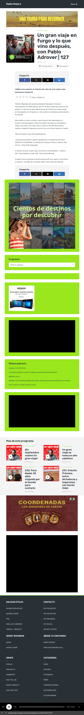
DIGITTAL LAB (11, 680)
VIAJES (46, 664)
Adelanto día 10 (14, 376)
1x (79, 707)
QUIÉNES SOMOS (12, 614)
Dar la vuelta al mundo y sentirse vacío (22, 385)
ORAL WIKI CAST (12, 690)
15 (3, 707)
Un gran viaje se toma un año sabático (69, 454)
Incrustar (58, 104)
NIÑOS (46, 680)
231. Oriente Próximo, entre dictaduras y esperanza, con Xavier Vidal (69, 479)
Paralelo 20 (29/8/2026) (17, 368)
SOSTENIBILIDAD (50, 690)
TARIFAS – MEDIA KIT (14, 629)
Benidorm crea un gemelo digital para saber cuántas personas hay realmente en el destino (39, 380)
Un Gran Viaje (43, 30)
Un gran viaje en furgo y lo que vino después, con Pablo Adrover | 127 (30, 713)
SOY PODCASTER (50, 608)
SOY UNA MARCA (49, 619)
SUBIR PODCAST (49, 642)
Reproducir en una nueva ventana (33, 104)
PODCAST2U (10, 669)
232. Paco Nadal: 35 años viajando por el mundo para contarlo (32, 479)
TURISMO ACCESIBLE (51, 685)
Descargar (48, 104)
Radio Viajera (13, 4)
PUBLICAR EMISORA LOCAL (53, 647)
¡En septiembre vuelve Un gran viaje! (32, 454)
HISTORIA (47, 669)
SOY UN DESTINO (50, 614)
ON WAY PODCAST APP (14, 608)
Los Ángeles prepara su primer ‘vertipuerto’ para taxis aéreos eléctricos (33, 372)
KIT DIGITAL (48, 624)
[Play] (9, 707)
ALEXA (8, 642)
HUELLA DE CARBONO (14, 624)
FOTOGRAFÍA (48, 675)
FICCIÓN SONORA (50, 695)
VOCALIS (9, 664)
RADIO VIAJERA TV (12, 685)
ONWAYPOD (10, 675)
